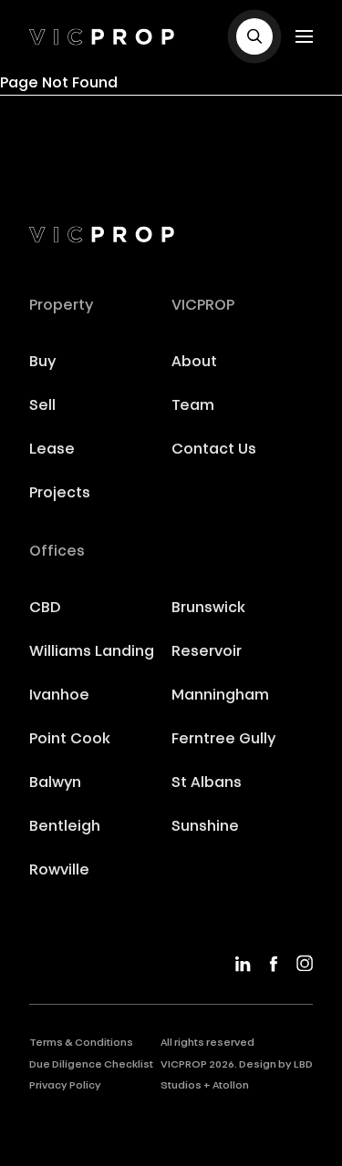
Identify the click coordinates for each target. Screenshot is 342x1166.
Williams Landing (91, 652)
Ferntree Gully (223, 739)
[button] (254, 36)
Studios (181, 1086)
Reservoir (206, 652)
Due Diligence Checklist (91, 1065)
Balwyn (55, 783)
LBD (303, 1065)
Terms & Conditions (81, 1043)
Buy (42, 362)
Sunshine (205, 827)
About (194, 362)
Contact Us (213, 450)
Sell (42, 406)
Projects (59, 493)
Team (192, 406)
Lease (52, 450)
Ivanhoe (59, 696)
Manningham (220, 696)
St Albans (206, 783)
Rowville (59, 871)
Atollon (230, 1086)
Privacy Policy (65, 1086)
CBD (45, 608)
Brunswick (208, 608)
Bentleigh (64, 827)
